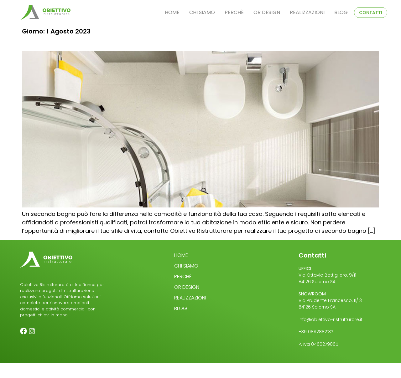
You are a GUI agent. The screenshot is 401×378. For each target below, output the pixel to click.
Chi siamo (202, 12)
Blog (341, 12)
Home (172, 12)
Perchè (234, 12)
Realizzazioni (307, 12)
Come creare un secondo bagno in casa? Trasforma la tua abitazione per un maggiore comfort (139, 43)
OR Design (266, 12)
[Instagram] (32, 331)
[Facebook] (23, 331)
